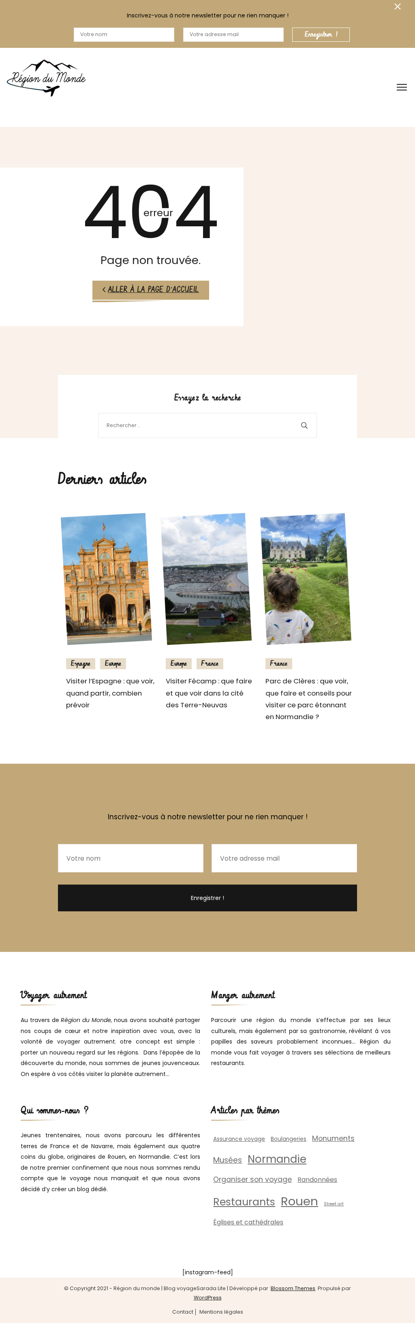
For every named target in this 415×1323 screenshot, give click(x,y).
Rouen (299, 1201)
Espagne (80, 663)
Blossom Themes (293, 1288)
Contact (182, 1312)
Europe (113, 663)
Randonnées (317, 1179)
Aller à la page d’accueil (153, 290)
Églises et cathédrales (248, 1222)
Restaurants (244, 1201)
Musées (227, 1160)
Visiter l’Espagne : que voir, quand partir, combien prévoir (110, 693)
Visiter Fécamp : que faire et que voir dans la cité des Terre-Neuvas (209, 693)
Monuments (333, 1138)
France (209, 663)
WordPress (208, 1297)
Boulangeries (288, 1139)
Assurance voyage (239, 1139)
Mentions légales (221, 1312)
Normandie (277, 1159)
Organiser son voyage (252, 1179)
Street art (334, 1204)
